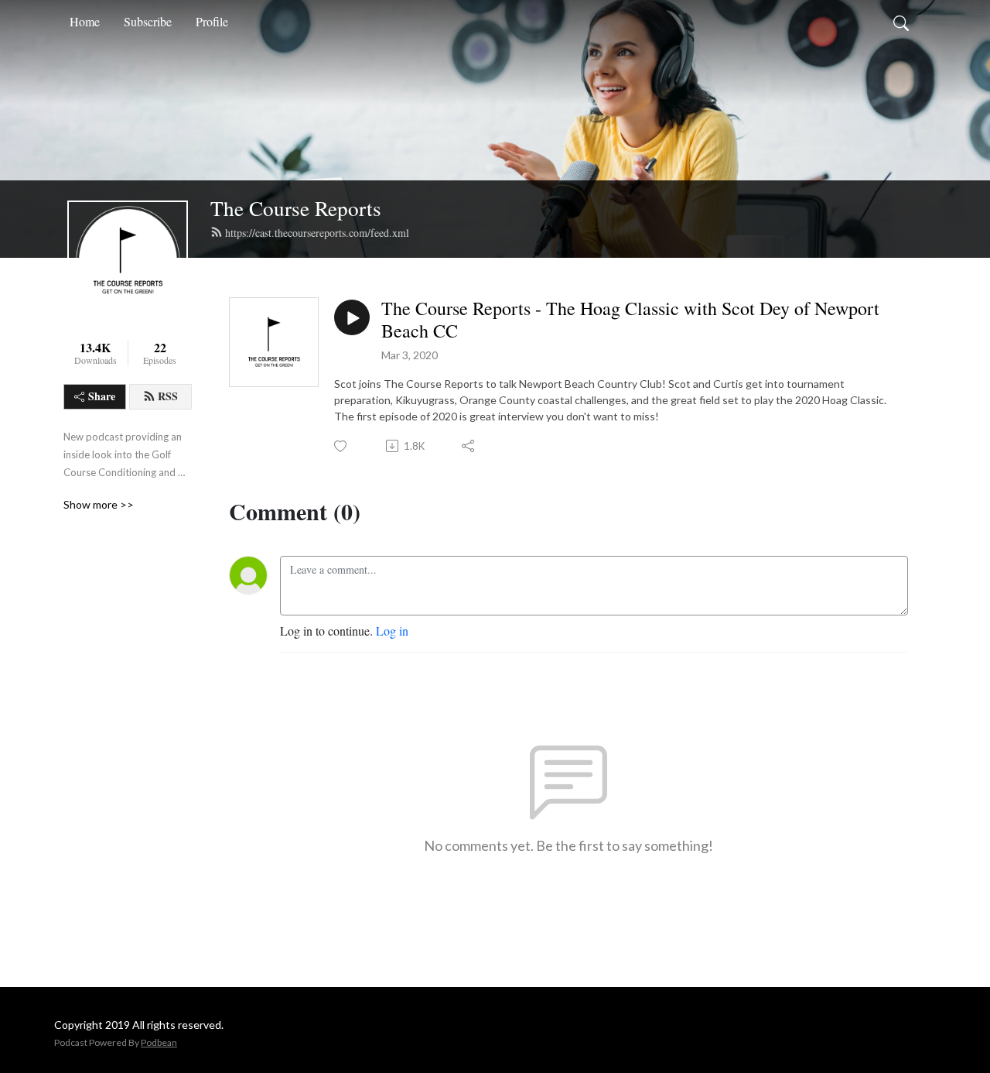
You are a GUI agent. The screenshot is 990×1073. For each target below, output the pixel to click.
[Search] (901, 21)
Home (85, 21)
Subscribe (148, 21)
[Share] (469, 446)
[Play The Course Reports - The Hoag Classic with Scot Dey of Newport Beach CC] (352, 317)
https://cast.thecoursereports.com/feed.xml (317, 232)
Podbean (159, 1042)
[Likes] (341, 446)
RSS (168, 396)
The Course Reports (295, 208)
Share (101, 396)
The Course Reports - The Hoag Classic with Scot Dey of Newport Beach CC (630, 319)
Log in (392, 630)
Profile (212, 21)
